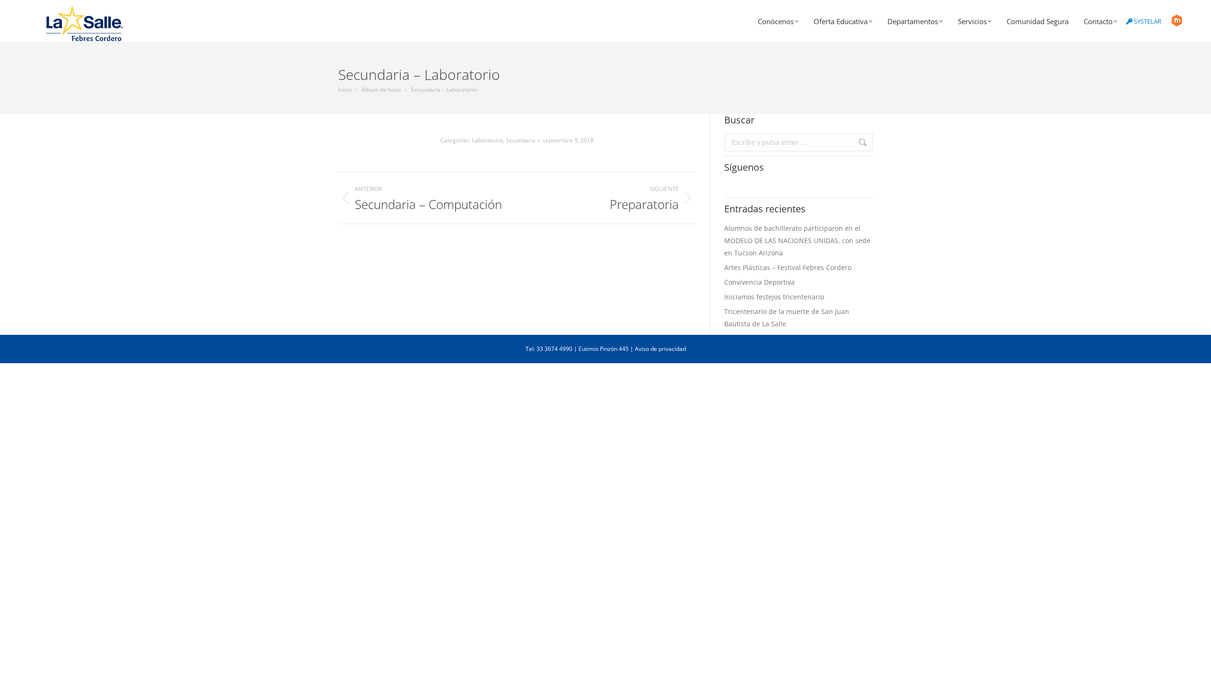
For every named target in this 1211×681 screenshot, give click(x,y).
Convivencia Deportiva (759, 282)
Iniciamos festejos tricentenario (774, 296)
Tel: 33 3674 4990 (549, 349)
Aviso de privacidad (660, 349)
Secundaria (520, 140)
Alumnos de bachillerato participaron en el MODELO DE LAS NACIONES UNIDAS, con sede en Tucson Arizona (797, 240)
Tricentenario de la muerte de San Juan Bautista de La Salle (786, 317)
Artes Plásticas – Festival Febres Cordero (787, 267)
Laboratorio (487, 140)
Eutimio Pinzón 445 (604, 349)
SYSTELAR (1146, 21)
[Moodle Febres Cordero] (1177, 24)
